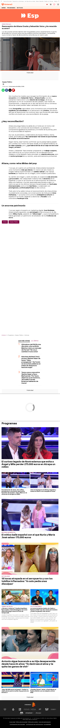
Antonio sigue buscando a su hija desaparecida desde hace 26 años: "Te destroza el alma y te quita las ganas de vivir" (28, 664)
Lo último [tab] (34, 341)
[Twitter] (3, 84)
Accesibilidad (47, 724)
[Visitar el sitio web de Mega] (33, 709)
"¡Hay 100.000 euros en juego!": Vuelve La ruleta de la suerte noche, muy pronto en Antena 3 (15, 691)
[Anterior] (1, 1)
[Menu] (58, 4)
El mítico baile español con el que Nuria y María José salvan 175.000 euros (28, 536)
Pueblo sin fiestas (48, 1)
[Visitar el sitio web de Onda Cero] (47, 709)
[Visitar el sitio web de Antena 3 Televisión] (6, 709)
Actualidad (6, 576)
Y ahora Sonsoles (7, 1)
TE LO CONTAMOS (36, 606)
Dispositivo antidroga (18, 1)
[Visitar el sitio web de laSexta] (13, 709)
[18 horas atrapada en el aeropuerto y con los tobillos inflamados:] (30, 559)
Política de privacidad (21, 722)
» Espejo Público (18, 335)
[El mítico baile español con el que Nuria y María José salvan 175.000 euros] (30, 515)
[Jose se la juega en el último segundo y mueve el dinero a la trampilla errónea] (44, 480)
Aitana (5, 222)
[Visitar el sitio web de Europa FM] (53, 709)
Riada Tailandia (40, 1)
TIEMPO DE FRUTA (7, 606)
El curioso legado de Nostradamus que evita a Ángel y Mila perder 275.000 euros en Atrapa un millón (28, 464)
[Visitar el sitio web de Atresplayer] (30, 713)
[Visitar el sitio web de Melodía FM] (21, 713)
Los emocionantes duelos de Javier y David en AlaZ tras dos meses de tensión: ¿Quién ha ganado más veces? (44, 610)
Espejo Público (14, 222)
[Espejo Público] (30, 21)
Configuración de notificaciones (34, 724)
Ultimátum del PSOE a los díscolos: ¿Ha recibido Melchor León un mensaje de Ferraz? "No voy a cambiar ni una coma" (31, 348)
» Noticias (26, 335)
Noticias (20, 7)
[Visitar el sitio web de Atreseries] (40, 709)
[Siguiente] (59, 1)
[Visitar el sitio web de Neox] (20, 709)
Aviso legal (12, 722)
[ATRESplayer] (54, 4)
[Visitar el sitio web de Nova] (26, 709)
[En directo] (47, 4)
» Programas (10, 335)
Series (4, 7)
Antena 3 (4, 335)
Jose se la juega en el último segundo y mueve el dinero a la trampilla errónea (43, 490)
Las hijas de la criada (29, 1)
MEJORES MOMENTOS (8, 532)
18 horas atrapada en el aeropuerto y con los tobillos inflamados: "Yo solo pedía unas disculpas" (27, 581)
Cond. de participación (45, 722)
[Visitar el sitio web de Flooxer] (38, 713)
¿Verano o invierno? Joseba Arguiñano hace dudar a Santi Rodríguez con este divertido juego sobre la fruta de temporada (14, 611)
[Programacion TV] (50, 4)
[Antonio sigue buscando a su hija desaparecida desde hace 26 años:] (30, 643)
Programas (11, 7)
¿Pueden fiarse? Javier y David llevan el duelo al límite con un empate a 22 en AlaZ (43, 691)
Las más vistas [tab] (24, 341)
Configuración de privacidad (17, 724)
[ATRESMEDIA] (30, 705)
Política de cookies (33, 722)
